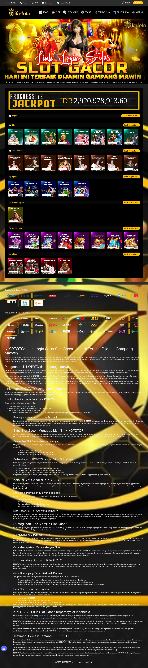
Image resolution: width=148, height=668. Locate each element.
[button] (11, 49)
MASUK (127, 3)
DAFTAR (138, 3)
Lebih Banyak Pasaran (130, 116)
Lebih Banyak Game (131, 125)
